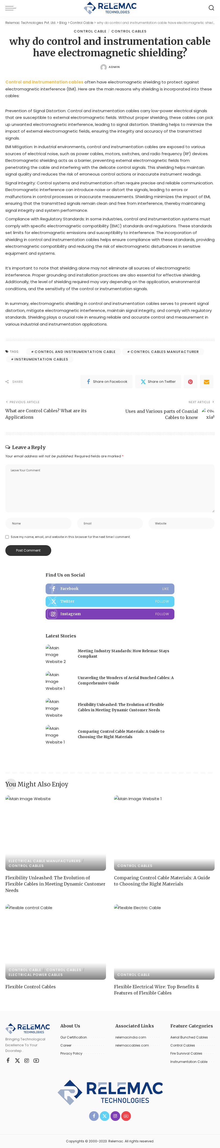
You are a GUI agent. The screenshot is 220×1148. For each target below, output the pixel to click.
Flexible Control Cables (30, 986)
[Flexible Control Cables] (55, 942)
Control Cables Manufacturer (165, 351)
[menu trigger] (12, 8)
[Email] (206, 381)
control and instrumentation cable (75, 351)
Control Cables (128, 31)
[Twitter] (110, 601)
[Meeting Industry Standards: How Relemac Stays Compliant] (59, 654)
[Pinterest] (190, 381)
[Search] (211, 8)
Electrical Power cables (36, 974)
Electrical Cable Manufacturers (45, 861)
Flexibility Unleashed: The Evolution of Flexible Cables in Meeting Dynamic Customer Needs (55, 884)
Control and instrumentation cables (44, 82)
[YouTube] (36, 1061)
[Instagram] (110, 614)
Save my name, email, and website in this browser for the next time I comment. (70, 537)
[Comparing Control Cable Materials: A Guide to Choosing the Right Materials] (59, 735)
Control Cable (90, 31)
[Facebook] (110, 589)
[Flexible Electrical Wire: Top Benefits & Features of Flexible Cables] (164, 942)
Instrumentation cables (41, 359)
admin (114, 67)
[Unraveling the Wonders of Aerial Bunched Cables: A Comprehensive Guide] (59, 681)
